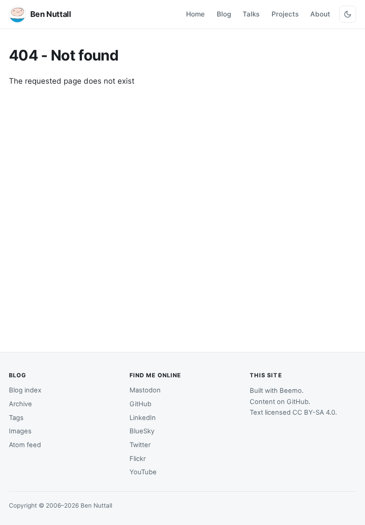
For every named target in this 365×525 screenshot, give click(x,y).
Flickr (138, 459)
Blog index (25, 390)
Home (195, 14)
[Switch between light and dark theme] (347, 14)
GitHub (140, 404)
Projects (285, 14)
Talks (251, 14)
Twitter (140, 445)
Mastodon (145, 390)
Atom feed (25, 445)
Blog (224, 14)
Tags (16, 418)
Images (20, 431)
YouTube (143, 472)
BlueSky (142, 431)
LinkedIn (143, 418)
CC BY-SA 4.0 (313, 412)
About (320, 14)
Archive (20, 404)
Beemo (291, 391)
